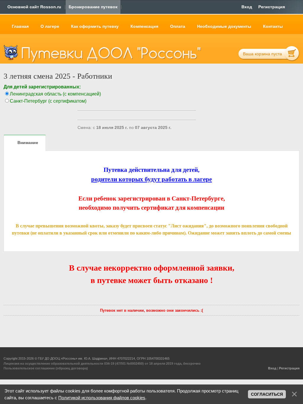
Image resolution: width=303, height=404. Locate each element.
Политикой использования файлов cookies (101, 397)
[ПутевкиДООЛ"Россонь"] (111, 52)
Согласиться (267, 394)
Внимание (27, 142)
